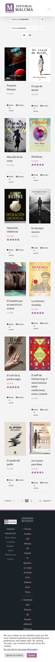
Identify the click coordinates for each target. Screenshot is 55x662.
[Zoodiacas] (40, 135)
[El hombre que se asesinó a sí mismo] (15, 279)
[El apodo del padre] (15, 439)
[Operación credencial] (15, 206)
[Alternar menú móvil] (49, 8)
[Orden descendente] (42, 19)
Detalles (21, 105)
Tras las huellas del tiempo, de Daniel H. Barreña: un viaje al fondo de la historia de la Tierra (27, 560)
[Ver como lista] (30, 35)
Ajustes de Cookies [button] (14, 655)
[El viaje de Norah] (40, 64)
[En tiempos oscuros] (40, 206)
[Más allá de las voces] (15, 135)
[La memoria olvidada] (40, 279)
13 (31, 501)
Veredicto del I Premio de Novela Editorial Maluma (27, 614)
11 (22, 501)
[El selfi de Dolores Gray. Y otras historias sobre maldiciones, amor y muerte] (40, 354)
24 (40, 501)
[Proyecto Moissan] (15, 64)
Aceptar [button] (31, 655)
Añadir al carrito (11, 107)
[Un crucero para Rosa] (40, 439)
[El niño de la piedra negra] (15, 354)
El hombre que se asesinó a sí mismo (15, 305)
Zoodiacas (36, 156)
